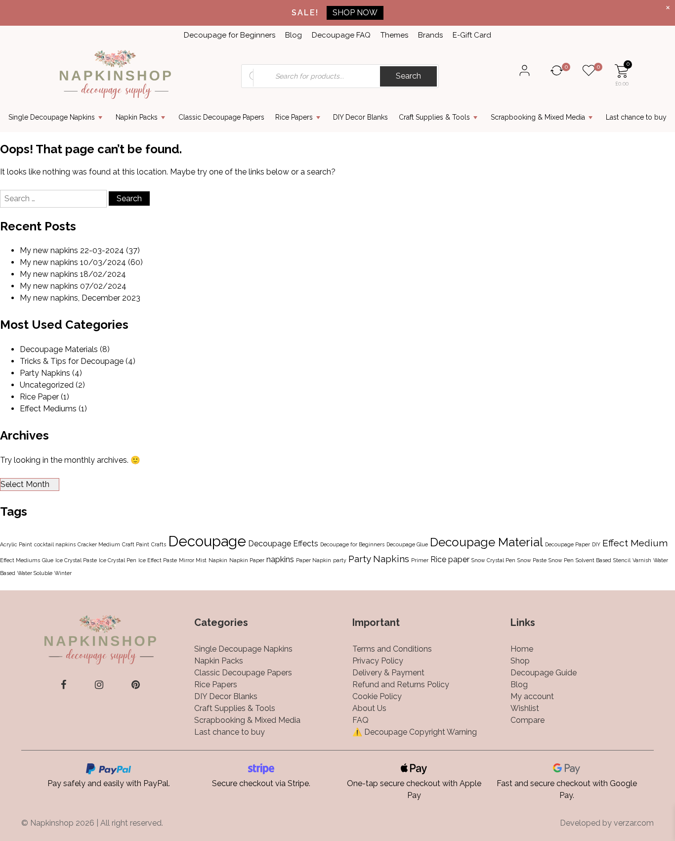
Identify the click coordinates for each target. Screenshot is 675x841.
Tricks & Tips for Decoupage (72, 361)
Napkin (218, 560)
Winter (63, 573)
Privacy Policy (377, 660)
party (339, 560)
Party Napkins (45, 373)
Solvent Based (593, 560)
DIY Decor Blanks (360, 117)
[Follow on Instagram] (99, 685)
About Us (369, 708)
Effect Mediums (48, 408)
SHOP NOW (355, 12)
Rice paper (449, 559)
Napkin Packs (137, 117)
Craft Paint (135, 544)
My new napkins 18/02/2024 (73, 274)
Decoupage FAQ (341, 35)
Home (521, 649)
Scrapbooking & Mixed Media (538, 117)
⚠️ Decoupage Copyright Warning (414, 732)
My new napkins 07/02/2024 (73, 286)
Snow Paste (532, 560)
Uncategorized (47, 385)
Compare (527, 720)
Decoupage (207, 541)
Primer (419, 560)
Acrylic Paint (16, 544)
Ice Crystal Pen (117, 560)
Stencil (622, 560)
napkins (280, 559)
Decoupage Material (486, 542)
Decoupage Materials (59, 349)
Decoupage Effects (283, 543)
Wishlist (524, 708)
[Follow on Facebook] (63, 685)
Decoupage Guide (543, 672)
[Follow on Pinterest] (135, 685)
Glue (47, 560)
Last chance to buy (636, 117)
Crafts (158, 544)
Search (408, 76)
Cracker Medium (99, 544)
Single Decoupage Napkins (51, 117)
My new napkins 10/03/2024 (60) (81, 262)
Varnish (642, 560)
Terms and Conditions (392, 649)
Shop (520, 660)
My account (532, 696)
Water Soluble (34, 573)
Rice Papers (294, 117)
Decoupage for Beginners (229, 35)
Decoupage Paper (567, 544)
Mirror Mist (193, 560)
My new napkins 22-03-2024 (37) (80, 250)
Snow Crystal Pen (493, 560)
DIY (596, 544)
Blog (293, 35)
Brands (430, 35)
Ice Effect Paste (157, 560)
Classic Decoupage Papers (221, 117)
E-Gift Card (472, 35)
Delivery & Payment (388, 672)
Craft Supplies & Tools (434, 117)
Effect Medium (635, 543)
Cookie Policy (377, 696)
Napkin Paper (246, 560)
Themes (394, 35)
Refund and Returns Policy (400, 684)
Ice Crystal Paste (76, 560)
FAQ (360, 720)
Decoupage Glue (407, 544)
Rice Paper (39, 396)
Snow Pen (561, 560)
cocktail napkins (55, 544)
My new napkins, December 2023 (80, 298)
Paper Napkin (313, 560)
